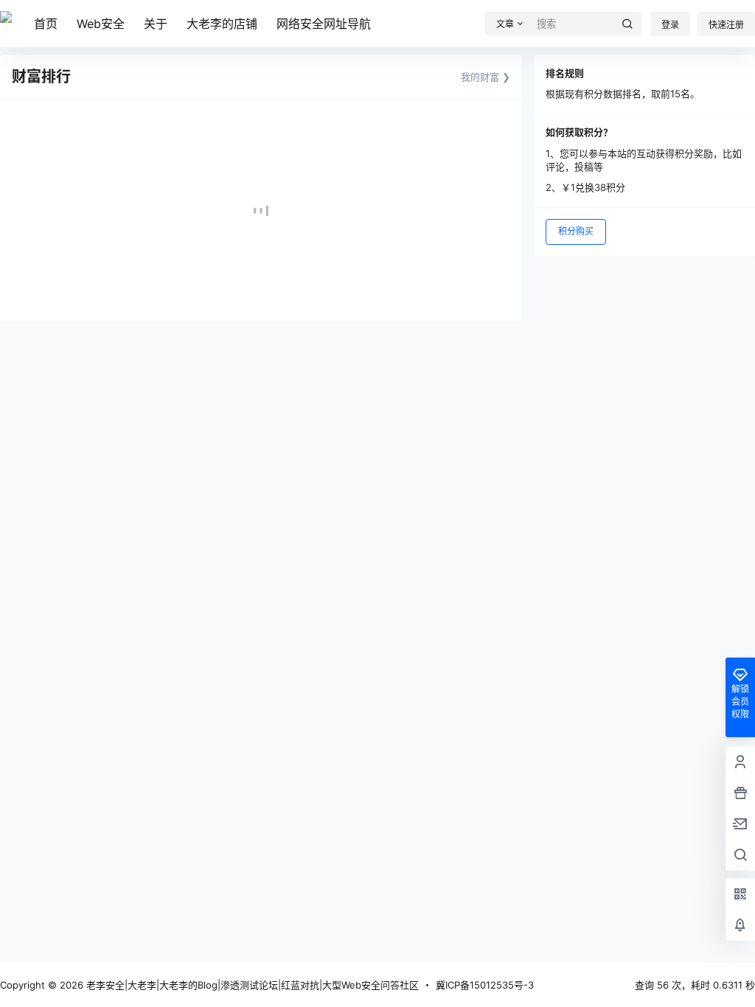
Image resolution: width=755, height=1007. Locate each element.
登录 (670, 24)
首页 (46, 23)
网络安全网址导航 (323, 23)
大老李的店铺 (222, 23)
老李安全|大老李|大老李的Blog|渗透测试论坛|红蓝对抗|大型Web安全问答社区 (251, 985)
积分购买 (576, 231)
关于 (155, 23)
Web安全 (101, 23)
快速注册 (726, 24)
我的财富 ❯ (485, 77)
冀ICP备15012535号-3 (485, 985)
